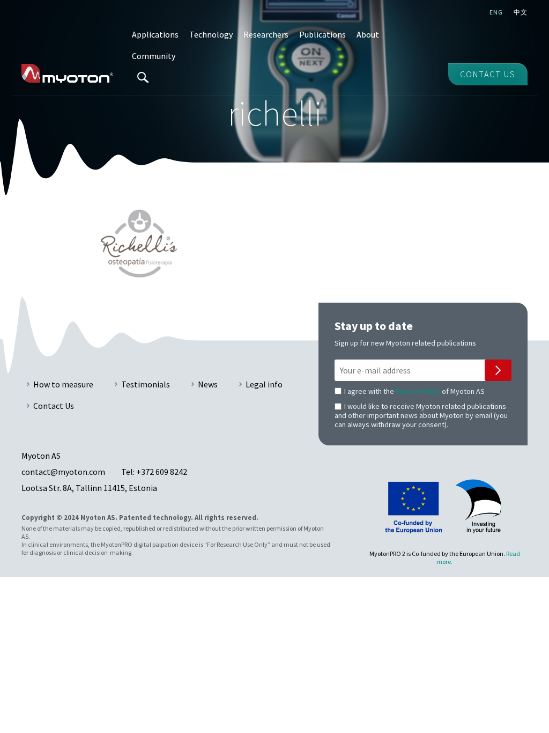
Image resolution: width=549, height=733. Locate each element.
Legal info (264, 384)
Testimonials (145, 384)
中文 (521, 12)
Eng (496, 12)
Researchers (265, 34)
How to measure (63, 384)
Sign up (498, 370)
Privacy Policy (418, 391)
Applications (155, 34)
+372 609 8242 (161, 471)
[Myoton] (67, 73)
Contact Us (53, 405)
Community (153, 55)
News (208, 384)
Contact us (488, 74)
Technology (211, 34)
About (368, 34)
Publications (322, 34)
